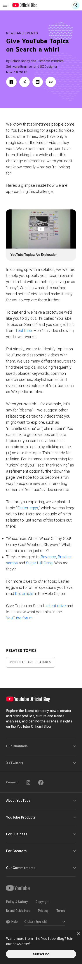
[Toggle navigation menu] (5, 5)
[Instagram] (28, 782)
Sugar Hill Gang (39, 563)
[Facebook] (41, 782)
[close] (78, 933)
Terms (61, 910)
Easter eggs (27, 508)
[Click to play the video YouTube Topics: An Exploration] (41, 229)
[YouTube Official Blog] (25, 5)
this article (24, 593)
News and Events (22, 33)
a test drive (56, 605)
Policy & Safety (17, 902)
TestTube (23, 330)
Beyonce (48, 557)
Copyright (42, 902)
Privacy (43, 910)
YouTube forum (19, 618)
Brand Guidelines (18, 910)
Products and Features (30, 662)
